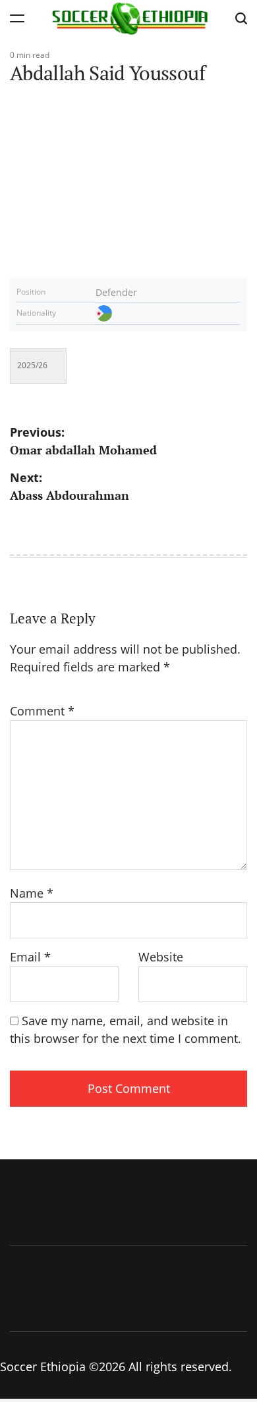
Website (160, 957)
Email (30, 957)
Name (31, 893)
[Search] (241, 18)
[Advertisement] (128, 173)
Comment (42, 711)
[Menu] (17, 18)
